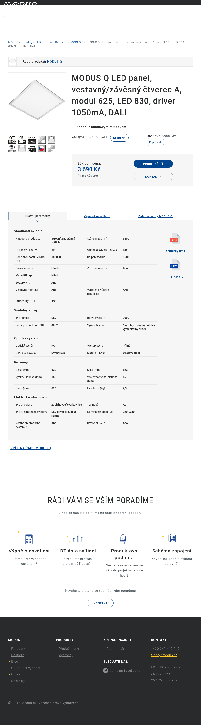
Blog (70, 30)
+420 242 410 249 (165, 649)
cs (189, 7)
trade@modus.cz (164, 655)
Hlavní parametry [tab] (37, 216)
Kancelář (61, 42)
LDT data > (174, 277)
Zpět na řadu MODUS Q (30, 448)
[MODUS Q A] (37, 101)
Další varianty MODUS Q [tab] (155, 216)
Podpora (44, 30)
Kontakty (165, 30)
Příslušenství (69, 649)
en (196, 7)
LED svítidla (44, 42)
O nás (136, 30)
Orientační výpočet (103, 30)
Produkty (12, 30)
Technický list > (175, 251)
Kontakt (101, 603)
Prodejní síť (153, 163)
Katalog (27, 42)
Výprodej (66, 655)
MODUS (13, 42)
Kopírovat (119, 137)
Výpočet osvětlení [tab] (97, 216)
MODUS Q (77, 42)
